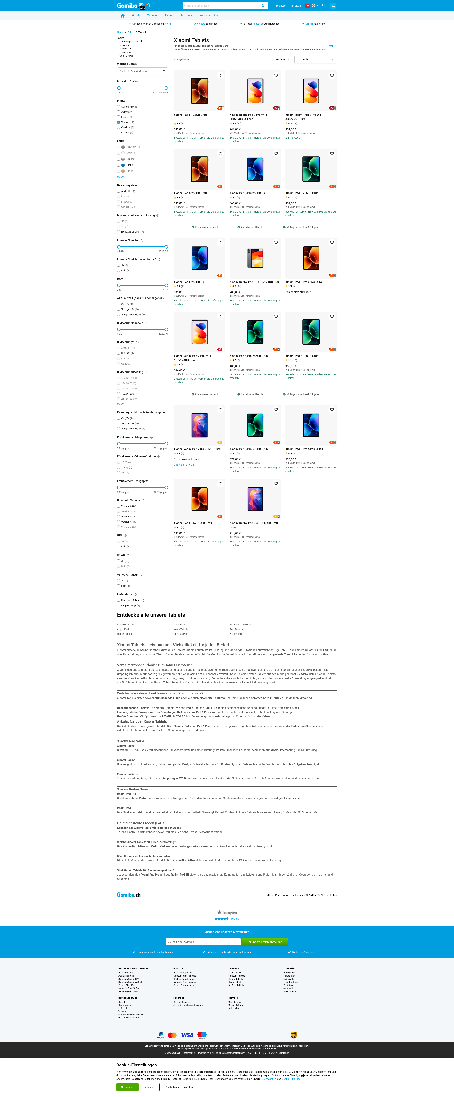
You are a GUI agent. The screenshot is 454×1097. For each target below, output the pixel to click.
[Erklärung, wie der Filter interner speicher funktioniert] (142, 240)
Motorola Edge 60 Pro (128, 988)
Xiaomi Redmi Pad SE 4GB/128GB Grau (255, 282)
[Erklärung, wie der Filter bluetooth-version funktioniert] (142, 500)
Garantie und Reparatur (129, 1017)
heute (298, 895)
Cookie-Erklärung (291, 1078)
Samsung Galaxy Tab (131, 41)
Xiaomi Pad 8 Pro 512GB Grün (249, 449)
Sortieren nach (284, 59)
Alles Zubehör (290, 991)
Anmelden (295, 5)
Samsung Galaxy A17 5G (130, 991)
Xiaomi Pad (236, 633)
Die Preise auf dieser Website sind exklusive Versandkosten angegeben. (275, 1046)
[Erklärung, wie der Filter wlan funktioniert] (127, 555)
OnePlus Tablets (236, 985)
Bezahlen (122, 1002)
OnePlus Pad (126, 55)
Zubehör (152, 15)
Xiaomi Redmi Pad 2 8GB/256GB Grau (198, 449)
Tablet (131, 32)
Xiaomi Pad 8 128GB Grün (301, 356)
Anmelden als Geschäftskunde (188, 1005)
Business (281, 5)
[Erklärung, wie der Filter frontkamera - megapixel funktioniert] (152, 481)
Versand (122, 1011)
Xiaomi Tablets (235, 979)
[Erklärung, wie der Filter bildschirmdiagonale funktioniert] (146, 323)
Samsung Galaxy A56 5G (130, 982)
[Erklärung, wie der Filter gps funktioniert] (125, 535)
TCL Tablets (236, 629)
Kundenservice (209, 15)
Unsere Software (236, 1005)
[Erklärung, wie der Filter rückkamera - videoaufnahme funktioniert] (158, 456)
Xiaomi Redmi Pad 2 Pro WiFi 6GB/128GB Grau (192, 358)
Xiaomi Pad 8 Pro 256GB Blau (248, 193)
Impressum (203, 1053)
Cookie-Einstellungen (258, 1053)
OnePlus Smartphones (184, 979)
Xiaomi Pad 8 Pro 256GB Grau (304, 282)
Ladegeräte (288, 979)
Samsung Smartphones (184, 976)
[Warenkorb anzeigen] (333, 6)
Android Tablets (125, 624)
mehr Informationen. (267, 1049)
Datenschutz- (269, 1078)
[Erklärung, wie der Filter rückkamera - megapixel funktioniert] (151, 437)
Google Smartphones (183, 985)
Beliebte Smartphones (133, 968)
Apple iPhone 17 (126, 973)
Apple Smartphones (182, 973)
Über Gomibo (234, 1002)
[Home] (122, 15)
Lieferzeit (122, 1008)
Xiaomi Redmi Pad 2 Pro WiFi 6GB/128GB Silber (248, 117)
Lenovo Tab (125, 52)
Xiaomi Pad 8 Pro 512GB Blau (304, 449)
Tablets (169, 15)
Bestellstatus (124, 1005)
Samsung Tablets (236, 976)
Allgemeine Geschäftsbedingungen (228, 1053)
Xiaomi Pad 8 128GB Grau (190, 115)
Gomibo (233, 998)
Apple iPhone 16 (126, 976)
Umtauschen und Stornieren (131, 1014)
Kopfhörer (288, 985)
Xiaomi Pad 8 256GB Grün (301, 193)
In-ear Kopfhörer (291, 982)
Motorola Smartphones (184, 982)
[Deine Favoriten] (324, 5)
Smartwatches (290, 988)
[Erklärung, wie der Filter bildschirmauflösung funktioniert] (146, 372)
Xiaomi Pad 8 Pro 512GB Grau (193, 523)
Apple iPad (125, 45)
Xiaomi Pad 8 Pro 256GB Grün (249, 356)
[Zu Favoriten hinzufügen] (220, 75)
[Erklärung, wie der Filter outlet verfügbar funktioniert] (140, 574)
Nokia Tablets (180, 629)
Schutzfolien (289, 976)
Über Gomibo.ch (173, 1053)
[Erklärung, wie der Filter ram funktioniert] (126, 279)
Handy (136, 15)
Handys (178, 968)
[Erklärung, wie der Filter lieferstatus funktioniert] (135, 594)
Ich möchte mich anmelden (265, 942)
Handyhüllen (289, 973)
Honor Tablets (124, 633)
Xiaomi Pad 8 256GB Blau (190, 282)
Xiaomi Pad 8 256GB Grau (190, 193)
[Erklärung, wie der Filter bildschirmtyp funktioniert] (137, 342)
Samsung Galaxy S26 (128, 979)
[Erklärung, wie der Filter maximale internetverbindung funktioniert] (157, 215)
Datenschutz (234, 1008)
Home (120, 32)
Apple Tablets (234, 973)
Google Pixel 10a (126, 985)
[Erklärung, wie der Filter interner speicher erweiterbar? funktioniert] (159, 259)
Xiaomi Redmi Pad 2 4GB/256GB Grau (254, 523)
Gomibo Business (181, 1002)
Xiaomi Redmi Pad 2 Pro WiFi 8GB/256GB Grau (303, 117)
